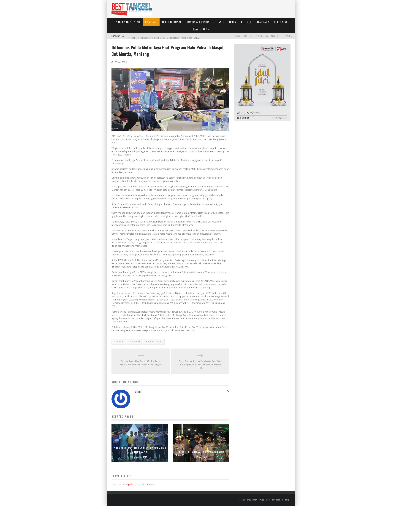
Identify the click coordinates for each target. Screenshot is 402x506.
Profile (287, 36)
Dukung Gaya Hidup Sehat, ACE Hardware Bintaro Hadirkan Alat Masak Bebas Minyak (141, 362)
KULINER (246, 22)
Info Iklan (248, 36)
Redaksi (237, 36)
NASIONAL (151, 22)
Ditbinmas (119, 341)
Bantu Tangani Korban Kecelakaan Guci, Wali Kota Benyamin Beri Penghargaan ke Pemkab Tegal (200, 364)
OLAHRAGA (262, 22)
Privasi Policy (262, 36)
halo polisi (134, 341)
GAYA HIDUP (200, 29)
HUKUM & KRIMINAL (199, 22)
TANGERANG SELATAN (127, 22)
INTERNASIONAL (172, 22)
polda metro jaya (154, 341)
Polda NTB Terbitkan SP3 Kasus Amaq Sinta (201, 452)
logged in (129, 484)
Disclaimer (276, 36)
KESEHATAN (281, 22)
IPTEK (232, 22)
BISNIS (220, 22)
